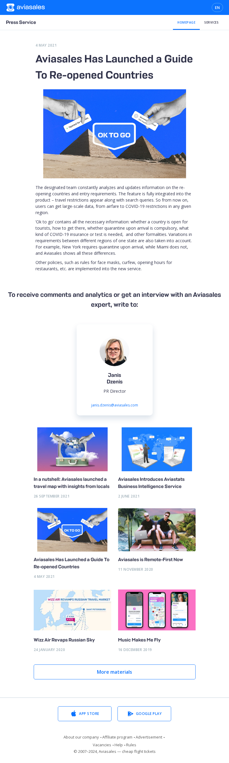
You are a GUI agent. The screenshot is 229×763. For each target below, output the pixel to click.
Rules (131, 744)
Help (118, 744)
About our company (81, 737)
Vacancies (102, 744)
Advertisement (149, 737)
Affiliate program (117, 737)
